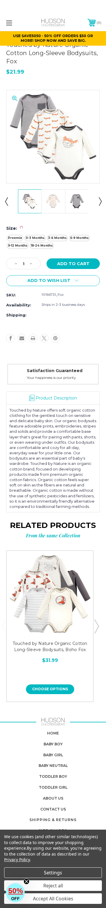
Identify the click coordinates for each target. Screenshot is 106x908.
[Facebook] (10, 338)
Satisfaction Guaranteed (54, 370)
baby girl (53, 755)
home (53, 733)
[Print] (33, 338)
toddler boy (53, 776)
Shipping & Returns (53, 820)
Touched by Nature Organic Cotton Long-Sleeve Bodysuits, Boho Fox (50, 646)
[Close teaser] (26, 881)
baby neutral (53, 765)
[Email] (21, 338)
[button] (15, 892)
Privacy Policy (17, 859)
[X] (44, 338)
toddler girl (53, 787)
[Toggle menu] (15, 23)
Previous (6, 201)
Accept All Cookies (53, 898)
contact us (53, 809)
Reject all (53, 885)
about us (53, 798)
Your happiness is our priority (51, 377)
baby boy (53, 744)
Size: (14, 228)
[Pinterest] (55, 338)
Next (99, 201)
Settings (53, 872)
